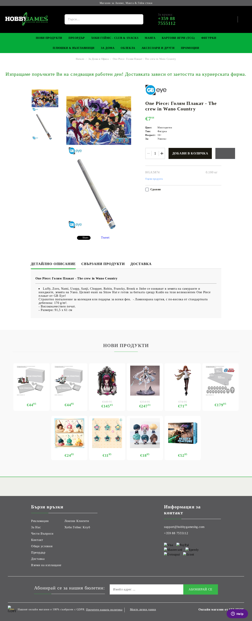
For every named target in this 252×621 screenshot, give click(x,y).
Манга (150, 37)
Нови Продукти (49, 37)
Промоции (190, 48)
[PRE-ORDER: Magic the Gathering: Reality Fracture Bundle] (183, 433)
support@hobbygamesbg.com (184, 527)
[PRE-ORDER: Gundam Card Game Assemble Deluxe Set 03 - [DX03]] (220, 381)
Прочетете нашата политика (104, 609)
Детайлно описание (53, 264)
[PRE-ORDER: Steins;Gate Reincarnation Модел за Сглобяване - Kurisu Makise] (183, 381)
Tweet (105, 237)
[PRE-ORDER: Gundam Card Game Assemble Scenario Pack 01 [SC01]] (31, 381)
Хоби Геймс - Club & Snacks (114, 37)
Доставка (140, 264)
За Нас (36, 527)
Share (85, 237)
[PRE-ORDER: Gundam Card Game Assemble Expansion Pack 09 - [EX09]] (69, 381)
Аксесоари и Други (158, 48)
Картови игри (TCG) (178, 37)
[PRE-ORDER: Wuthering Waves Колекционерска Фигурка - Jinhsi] (145, 381)
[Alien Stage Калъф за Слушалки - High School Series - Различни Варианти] (69, 433)
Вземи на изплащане (46, 565)
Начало (80, 58)
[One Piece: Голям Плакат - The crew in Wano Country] (45, 98)
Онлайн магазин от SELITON (221, 609)
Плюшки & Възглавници (73, 48)
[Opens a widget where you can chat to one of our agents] (237, 614)
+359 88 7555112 (176, 533)
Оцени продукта (154, 178)
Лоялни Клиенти (76, 521)
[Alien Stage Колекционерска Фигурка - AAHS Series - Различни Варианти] (145, 433)
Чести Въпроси (42, 533)
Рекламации (40, 521)
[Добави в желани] (225, 153)
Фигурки (208, 37)
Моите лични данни (143, 609)
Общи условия (42, 546)
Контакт (37, 540)
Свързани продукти (103, 264)
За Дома (107, 48)
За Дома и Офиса (98, 58)
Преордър (77, 37)
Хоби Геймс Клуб (77, 527)
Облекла (128, 48)
